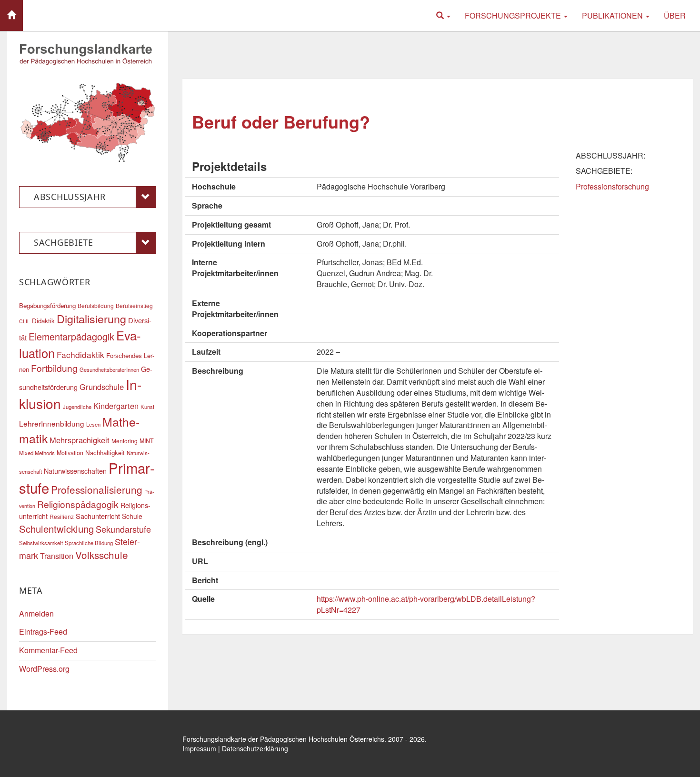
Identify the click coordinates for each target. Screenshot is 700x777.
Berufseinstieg (134, 305)
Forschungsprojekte (514, 15)
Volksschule (101, 555)
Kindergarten (116, 405)
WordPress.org (44, 668)
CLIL (24, 321)
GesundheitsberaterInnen (109, 369)
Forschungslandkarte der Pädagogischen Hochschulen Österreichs (283, 739)
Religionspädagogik (78, 504)
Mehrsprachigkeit (80, 440)
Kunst (147, 406)
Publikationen (613, 15)
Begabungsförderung (47, 305)
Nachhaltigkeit (105, 452)
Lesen (93, 424)
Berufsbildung (96, 305)
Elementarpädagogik (71, 336)
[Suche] (443, 15)
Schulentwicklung (56, 529)
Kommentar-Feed (48, 650)
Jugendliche (77, 406)
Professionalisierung (96, 489)
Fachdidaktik (80, 354)
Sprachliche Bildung (89, 543)
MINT (147, 441)
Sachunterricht (98, 516)
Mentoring (124, 441)
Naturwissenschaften (75, 471)
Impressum (199, 748)
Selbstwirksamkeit (41, 543)
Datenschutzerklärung (255, 748)
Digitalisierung (91, 318)
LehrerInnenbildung (51, 423)
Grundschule (102, 386)
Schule (132, 516)
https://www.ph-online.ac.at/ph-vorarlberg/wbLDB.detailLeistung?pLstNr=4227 (426, 604)
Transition (56, 555)
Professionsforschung (612, 186)
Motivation (70, 452)
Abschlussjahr (69, 196)
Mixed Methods (37, 453)
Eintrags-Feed (43, 631)
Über (675, 15)
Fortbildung (54, 367)
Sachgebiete (63, 242)
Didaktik (43, 320)
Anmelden (36, 613)
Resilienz (62, 516)
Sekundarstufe (123, 529)
